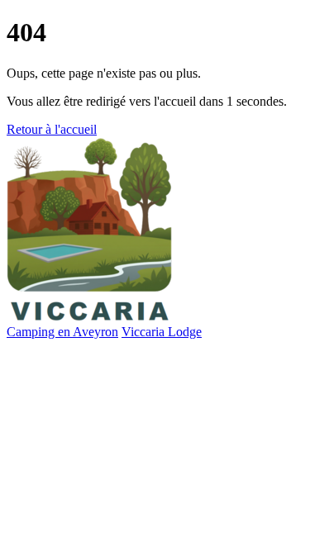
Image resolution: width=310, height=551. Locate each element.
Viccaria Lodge (162, 332)
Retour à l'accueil (52, 129)
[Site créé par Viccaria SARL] (89, 317)
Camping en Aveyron (62, 332)
